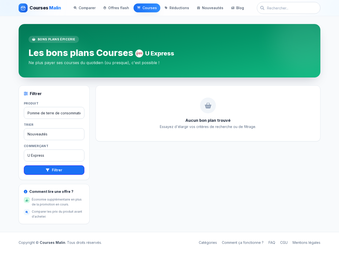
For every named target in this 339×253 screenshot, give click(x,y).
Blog (240, 8)
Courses (149, 8)
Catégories (208, 242)
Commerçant (36, 146)
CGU (284, 242)
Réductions (179, 8)
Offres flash (118, 8)
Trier (29, 124)
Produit (31, 103)
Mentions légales (306, 242)
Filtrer (57, 170)
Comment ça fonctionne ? (243, 242)
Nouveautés (212, 8)
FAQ (272, 242)
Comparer (87, 8)
